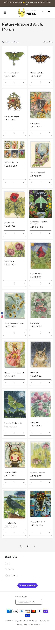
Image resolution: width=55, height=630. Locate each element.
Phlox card (34, 422)
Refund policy (44, 621)
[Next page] (34, 546)
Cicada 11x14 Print (37, 522)
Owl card (34, 373)
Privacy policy (22, 625)
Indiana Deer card (37, 173)
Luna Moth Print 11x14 (13, 423)
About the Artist (11, 575)
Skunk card (35, 123)
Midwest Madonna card (14, 373)
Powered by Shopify (30, 621)
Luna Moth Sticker (11, 73)
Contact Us (9, 569)
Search (8, 563)
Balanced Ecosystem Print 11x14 (38, 223)
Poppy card (9, 223)
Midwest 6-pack (11, 163)
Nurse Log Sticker (11, 116)
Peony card (9, 261)
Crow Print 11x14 (11, 523)
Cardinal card (36, 274)
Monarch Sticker (37, 73)
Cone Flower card (37, 473)
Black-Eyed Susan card (13, 323)
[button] (5, 12)
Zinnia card (35, 323)
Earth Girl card (10, 472)
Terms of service (34, 625)
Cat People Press (17, 621)
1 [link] (20, 546)
